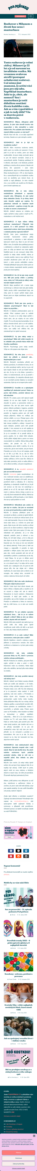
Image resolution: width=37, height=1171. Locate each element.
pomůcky (29, 354)
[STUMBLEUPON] (18, 856)
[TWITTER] (18, 851)
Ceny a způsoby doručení (14, 1129)
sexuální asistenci (26, 469)
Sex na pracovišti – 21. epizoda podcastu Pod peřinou (18, 910)
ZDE (12, 1112)
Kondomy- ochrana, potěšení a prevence (18, 975)
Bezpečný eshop (12, 1132)
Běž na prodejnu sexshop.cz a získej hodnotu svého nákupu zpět (18, 1071)
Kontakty (9, 1127)
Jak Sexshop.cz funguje (14, 1124)
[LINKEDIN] (26, 851)
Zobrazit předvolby (18, 1164)
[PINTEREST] (11, 856)
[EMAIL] (26, 856)
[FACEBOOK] (11, 851)
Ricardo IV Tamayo (16, 822)
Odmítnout (18, 1158)
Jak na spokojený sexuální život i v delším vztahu (18, 1039)
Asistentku (13, 474)
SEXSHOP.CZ (20, 16)
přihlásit (6, 874)
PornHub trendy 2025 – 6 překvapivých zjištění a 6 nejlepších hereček (18, 942)
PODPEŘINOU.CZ (14, 1094)
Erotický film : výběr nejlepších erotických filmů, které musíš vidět (18, 1007)
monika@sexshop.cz (21, 801)
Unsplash (29, 822)
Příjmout (18, 1152)
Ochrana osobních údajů (18, 1168)
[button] (34, 1136)
